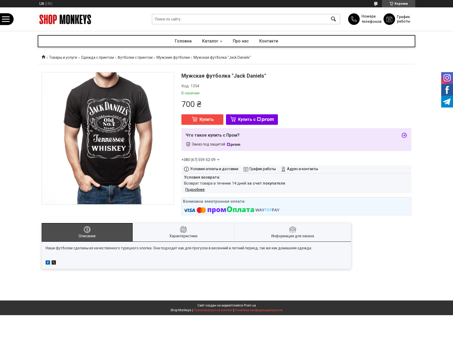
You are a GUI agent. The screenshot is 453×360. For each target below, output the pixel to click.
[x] (54, 263)
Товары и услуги (63, 57)
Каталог (210, 41)
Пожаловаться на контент (213, 310)
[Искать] (333, 19)
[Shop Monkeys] (65, 19)
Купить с (247, 119)
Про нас (241, 41)
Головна (183, 41)
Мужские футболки (173, 57)
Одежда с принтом (97, 57)
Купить (206, 119)
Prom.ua (250, 305)
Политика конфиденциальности (259, 310)
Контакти (268, 41)
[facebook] (48, 263)
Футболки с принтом (135, 57)
